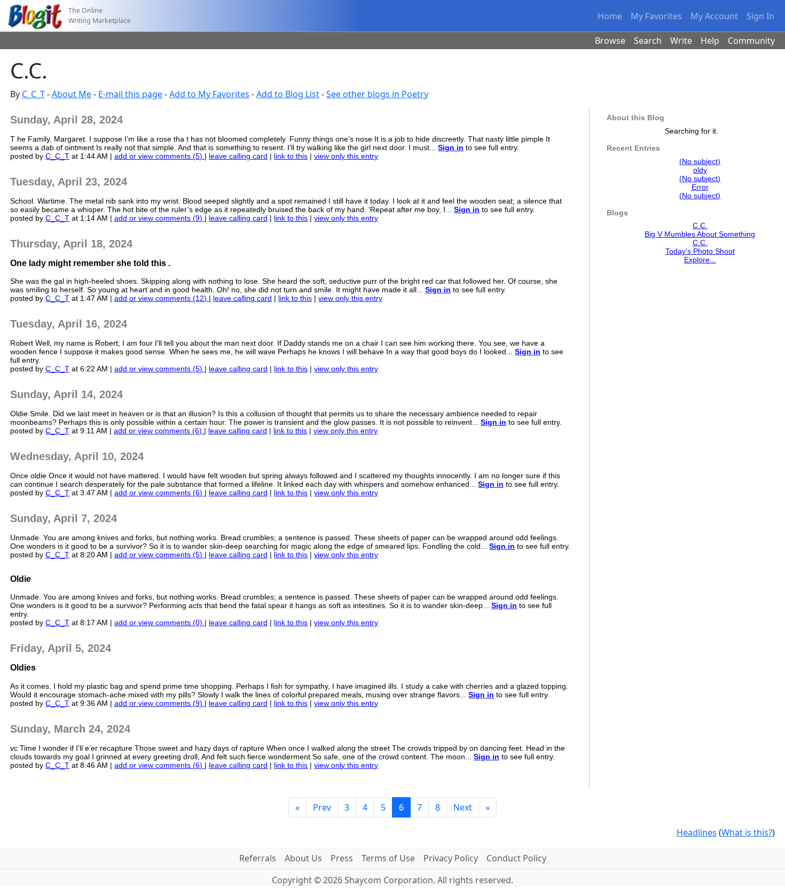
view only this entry (346, 156)
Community (751, 40)
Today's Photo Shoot (700, 251)
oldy (700, 170)
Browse (610, 40)
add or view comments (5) (159, 156)
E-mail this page (130, 94)
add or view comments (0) (159, 622)
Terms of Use (388, 858)
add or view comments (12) (161, 298)
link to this (291, 156)
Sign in (451, 147)
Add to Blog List (287, 94)
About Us (303, 858)
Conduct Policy (516, 858)
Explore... (700, 259)
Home (610, 16)
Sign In (760, 16)
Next (462, 807)
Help (710, 40)
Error (700, 187)
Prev (322, 807)
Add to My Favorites (209, 94)
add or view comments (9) (159, 218)
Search (648, 40)
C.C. (700, 225)
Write (681, 40)
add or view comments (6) (159, 430)
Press (342, 858)
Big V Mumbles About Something (700, 234)
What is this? (746, 832)
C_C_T (33, 94)
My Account (714, 16)
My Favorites (656, 16)
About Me (71, 94)
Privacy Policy (450, 858)
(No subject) (699, 161)
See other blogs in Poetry (377, 94)
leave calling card (238, 156)
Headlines (697, 832)
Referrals (257, 858)
